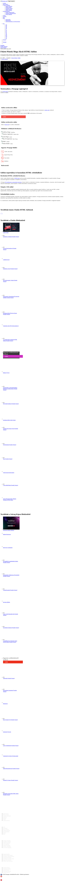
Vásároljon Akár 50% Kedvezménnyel (11, 325)
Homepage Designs (7, 871)
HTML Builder (5, 91)
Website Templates (9, 6)
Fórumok (4, 16)
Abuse (4, 819)
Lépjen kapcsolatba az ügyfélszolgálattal (13, 21)
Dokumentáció (8, 20)
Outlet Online (6, 232)
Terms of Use (5, 813)
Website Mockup (6, 872)
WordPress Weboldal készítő (11, 13)
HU (6, 36)
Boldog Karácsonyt (7, 534)
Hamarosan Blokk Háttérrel (8, 530)
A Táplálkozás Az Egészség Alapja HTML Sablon (10, 641)
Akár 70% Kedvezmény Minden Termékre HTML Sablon (9, 499)
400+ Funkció (5, 4)
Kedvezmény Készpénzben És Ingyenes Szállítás (11, 297)
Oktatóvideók (8, 19)
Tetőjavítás (9, 678)
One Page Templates (7, 847)
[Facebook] (1, 875)
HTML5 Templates (7, 846)
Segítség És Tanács (10, 780)
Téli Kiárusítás (9, 444)
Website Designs (8, 7)
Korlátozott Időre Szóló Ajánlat (9, 420)
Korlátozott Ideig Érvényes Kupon (10, 314)
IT (6, 29)
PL (6, 31)
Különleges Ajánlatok (11, 236)
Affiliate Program (6, 830)
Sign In (4, 39)
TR (6, 34)
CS (6, 37)
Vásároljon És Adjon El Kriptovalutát (10, 756)
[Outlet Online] (11, 231)
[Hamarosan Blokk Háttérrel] (11, 529)
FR (6, 28)
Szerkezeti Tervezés (7, 731)
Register (4, 42)
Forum (4, 832)
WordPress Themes (9, 8)
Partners (4, 818)
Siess (7, 458)
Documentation (6, 831)
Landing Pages (6, 869)
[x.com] (1, 878)
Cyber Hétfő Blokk (10, 485)
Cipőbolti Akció (6, 259)
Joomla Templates (9, 9)
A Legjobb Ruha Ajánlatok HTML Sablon (10, 340)
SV (6, 38)
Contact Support (6, 820)
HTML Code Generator (8, 861)
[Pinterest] (1, 880)
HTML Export (17, 178)
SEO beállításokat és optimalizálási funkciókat (13, 182)
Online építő (7, 124)
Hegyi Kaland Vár (10, 719)
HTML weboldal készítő (10, 12)
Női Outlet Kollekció (11, 403)
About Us (5, 817)
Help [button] (4, 18)
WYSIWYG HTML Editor (8, 858)
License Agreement (7, 815)
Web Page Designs (7, 868)
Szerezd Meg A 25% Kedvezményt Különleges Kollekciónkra (10, 388)
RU (6, 35)
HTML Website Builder (8, 855)
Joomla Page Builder (7, 857)
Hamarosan (5, 703)
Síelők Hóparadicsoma (11, 768)
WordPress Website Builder (8, 856)
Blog (4, 17)
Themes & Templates (7, 837)
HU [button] (4, 23)
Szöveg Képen (14, 57)
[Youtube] (1, 876)
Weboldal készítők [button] (6, 11)
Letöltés (4, 3)
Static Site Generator (7, 859)
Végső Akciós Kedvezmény (8, 472)
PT (6, 32)
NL (6, 27)
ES (6, 30)
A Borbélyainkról (10, 590)
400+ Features (6, 829)
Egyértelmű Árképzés (11, 627)
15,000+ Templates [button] (6, 5)
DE (6, 26)
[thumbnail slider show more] (1, 213)
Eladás (19, 57)
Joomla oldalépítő (9, 14)
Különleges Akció (10, 268)
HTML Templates (9, 10)
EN (6, 24)
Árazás (4, 15)
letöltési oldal (47, 110)
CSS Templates (6, 844)
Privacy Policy (6, 814)
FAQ (4, 827)
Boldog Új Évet (6, 372)
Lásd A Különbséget (10, 745)
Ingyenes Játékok (6, 602)
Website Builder (6, 854)
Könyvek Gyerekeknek (7, 547)
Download (5, 828)
